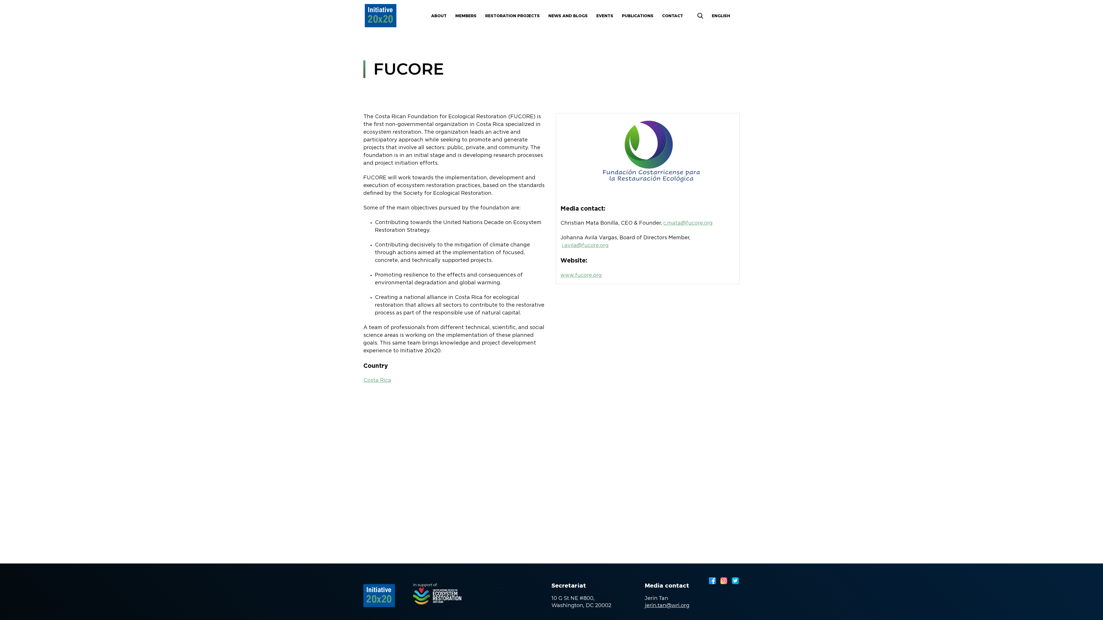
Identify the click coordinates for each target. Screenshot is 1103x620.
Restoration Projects (512, 15)
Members (466, 15)
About (439, 15)
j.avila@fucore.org (585, 245)
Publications (637, 15)
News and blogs (568, 15)
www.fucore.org (581, 275)
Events (604, 15)
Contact (672, 15)
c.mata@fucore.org (688, 223)
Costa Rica (377, 380)
